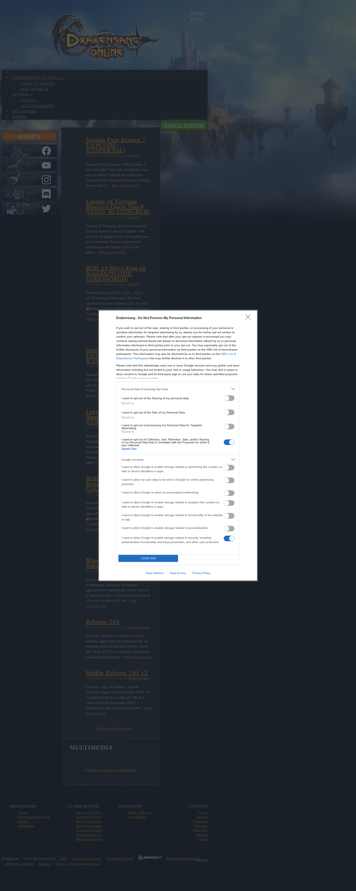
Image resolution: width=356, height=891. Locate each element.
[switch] (229, 398)
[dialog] (178, 445)
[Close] (249, 318)
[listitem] (178, 389)
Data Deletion (155, 573)
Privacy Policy (201, 573)
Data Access (178, 573)
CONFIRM (148, 558)
